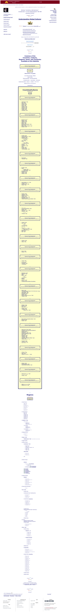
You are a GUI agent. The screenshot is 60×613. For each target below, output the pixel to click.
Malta (23, 274)
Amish (23, 105)
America (23, 104)
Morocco (23, 280)
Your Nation (32, 81)
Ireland (23, 228)
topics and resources (53, 22)
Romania (23, 319)
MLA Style (54, 12)
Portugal (23, 309)
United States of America (26, 364)
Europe (23, 437)
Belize (23, 122)
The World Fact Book (7, 14)
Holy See (23, 210)
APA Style (54, 11)
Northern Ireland (24, 295)
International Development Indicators (29, 32)
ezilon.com (33, 584)
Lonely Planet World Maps (33, 78)
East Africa (31, 554)
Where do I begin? (53, 17)
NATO (25, 83)
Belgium (23, 121)
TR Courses (32, 15)
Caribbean (24, 420)
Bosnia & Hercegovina (25, 124)
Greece (23, 196)
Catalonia (23, 137)
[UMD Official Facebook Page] (45, 601)
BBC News (23, 10)
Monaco (23, 278)
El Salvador (25, 415)
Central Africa (26, 547)
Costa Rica (23, 145)
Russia (23, 320)
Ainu (22, 102)
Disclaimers (12, 595)
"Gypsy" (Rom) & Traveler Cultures (27, 198)
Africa (23, 527)
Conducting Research (52, 20)
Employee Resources (20, 603)
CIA (11, 14)
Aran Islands (26, 229)
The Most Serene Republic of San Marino (28, 281)
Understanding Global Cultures (30, 19)
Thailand (23, 352)
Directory (32, 603)
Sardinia (23, 331)
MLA (53, 15)
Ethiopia (23, 173)
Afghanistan (24, 101)
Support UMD (33, 600)
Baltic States (26, 451)
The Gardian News (21, 11)
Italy (22, 231)
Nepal (23, 290)
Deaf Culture (24, 157)
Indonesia (23, 225)
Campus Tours (5, 605)
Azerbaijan (23, 110)
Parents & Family (19, 605)
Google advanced (6, 19)
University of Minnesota (49, 607)
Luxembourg (24, 264)
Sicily (23, 334)
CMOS (55, 15)
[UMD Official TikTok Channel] (53, 601)
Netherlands (34, 466)
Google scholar (6, 21)
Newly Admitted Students (21, 600)
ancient (24, 142)
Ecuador (23, 167)
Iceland (23, 222)
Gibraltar (23, 195)
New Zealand (24, 292)
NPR (38, 11)
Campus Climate (47, 609)
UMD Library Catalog (7, 34)
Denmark (23, 158)
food (27, 101)
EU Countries (6, 15)
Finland (23, 183)
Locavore (33, 73)
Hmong (23, 209)
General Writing (53, 18)
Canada (23, 135)
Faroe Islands (24, 182)
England (23, 171)
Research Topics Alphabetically (30, 97)
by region (30, 93)
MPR (41, 11)
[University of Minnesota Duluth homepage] (13, 2)
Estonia (23, 172)
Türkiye (23, 354)
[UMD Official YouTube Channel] (49, 601)
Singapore (23, 335)
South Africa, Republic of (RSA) (27, 337)
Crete (23, 146)
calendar (39, 26)
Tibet (22, 353)
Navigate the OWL (53, 10)
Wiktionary (5, 31)
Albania (23, 103)
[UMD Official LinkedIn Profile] (51, 601)
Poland (23, 308)
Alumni (18, 604)
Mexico (24, 412)
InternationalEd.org (30, 85)
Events (32, 606)
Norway (23, 296)
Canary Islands (24, 136)
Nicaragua (23, 293)
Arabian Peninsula (29, 537)
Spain (27, 136)
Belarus (23, 120)
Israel (23, 230)
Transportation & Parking (7, 608)
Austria (23, 109)
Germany (23, 194)
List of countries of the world (27, 29)
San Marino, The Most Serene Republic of (29, 330)
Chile (22, 140)
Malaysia (23, 273)
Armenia (23, 107)
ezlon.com (28, 81)
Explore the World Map (26, 78)
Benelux (25, 462)
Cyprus (23, 148)
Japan (23, 241)
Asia (23, 489)
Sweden (23, 341)
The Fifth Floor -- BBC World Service (32, 10)
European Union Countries (22, 81)
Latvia (23, 260)
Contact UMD (5, 600)
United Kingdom (27, 125)
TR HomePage (28, 15)
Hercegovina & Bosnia (25, 208)
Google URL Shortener (7, 26)
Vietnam (23, 375)
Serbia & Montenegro (25, 333)
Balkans (25, 477)
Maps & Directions (6, 606)
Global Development (33, 11)
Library (32, 607)
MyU (40, 2)
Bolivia (23, 123)
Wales (23, 384)
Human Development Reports (26, 33)
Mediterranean (26, 438)
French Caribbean (26, 425)
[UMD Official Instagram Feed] (47, 601)
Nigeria (23, 294)
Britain (23, 125)
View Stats (49, 594)
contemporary (26, 170)
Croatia (23, 147)
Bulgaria (23, 126)
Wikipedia (5, 29)
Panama (23, 305)
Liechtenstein (24, 262)
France (23, 184)
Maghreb (27, 530)
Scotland (23, 332)
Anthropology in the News (30, 13)
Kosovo (23, 251)
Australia (23, 108)
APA (51, 15)
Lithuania (23, 263)
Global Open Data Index (27, 34)
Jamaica (23, 240)
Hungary (23, 213)
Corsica (23, 144)
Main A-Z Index (18, 595)
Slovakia (23, 336)
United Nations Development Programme (33, 33)
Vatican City (24, 373)
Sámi (22, 329)
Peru (22, 306)
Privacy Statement (47, 605)
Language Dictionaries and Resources (29, 30)
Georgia (23, 193)
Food (27, 145)
